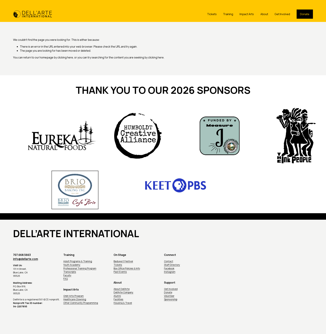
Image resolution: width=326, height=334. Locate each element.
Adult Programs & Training (77, 261)
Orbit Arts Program (73, 295)
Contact (168, 261)
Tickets (212, 14)
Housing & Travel (123, 302)
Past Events (120, 271)
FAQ (65, 278)
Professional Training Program (79, 268)
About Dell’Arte (122, 289)
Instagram (169, 271)
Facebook (169, 268)
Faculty (67, 275)
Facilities (118, 299)
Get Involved (282, 14)
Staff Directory (172, 264)
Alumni (117, 295)
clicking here (65, 57)
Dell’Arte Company (123, 292)
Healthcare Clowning (74, 299)
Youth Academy (71, 264)
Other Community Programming (80, 302)
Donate (304, 14)
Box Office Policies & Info (127, 268)
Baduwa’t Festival (123, 261)
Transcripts (69, 271)
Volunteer (169, 295)
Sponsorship (170, 299)
